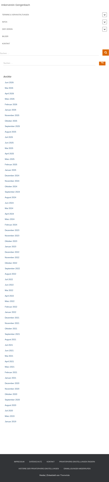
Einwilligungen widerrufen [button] (77, 469)
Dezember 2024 (12, 175)
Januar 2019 (10, 421)
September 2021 (12, 334)
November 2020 (12, 389)
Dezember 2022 (12, 252)
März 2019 (9, 416)
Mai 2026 (9, 88)
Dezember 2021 (12, 318)
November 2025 (12, 115)
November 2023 (12, 235)
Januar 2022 (10, 312)
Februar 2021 (11, 372)
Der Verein (7, 29)
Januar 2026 (10, 110)
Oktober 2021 (11, 328)
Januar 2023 (10, 246)
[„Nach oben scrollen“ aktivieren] (103, 476)
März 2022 (9, 301)
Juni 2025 (9, 143)
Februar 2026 (11, 104)
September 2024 (12, 192)
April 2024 (9, 214)
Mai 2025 (9, 148)
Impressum (19, 462)
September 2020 (12, 400)
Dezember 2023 (12, 230)
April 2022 (9, 296)
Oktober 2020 (11, 394)
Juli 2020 (9, 410)
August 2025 (10, 132)
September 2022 (12, 268)
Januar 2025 (10, 170)
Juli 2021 (9, 345)
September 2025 (12, 126)
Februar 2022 (11, 307)
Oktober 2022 (11, 263)
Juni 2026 (9, 82)
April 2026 (9, 93)
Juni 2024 (9, 203)
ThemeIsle (65, 475)
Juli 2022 (9, 279)
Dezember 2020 (12, 383)
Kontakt (6, 44)
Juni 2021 (9, 350)
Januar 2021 (10, 378)
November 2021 (12, 323)
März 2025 (9, 159)
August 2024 (10, 197)
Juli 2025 (9, 137)
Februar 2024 (11, 225)
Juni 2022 (9, 285)
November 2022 (12, 257)
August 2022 (10, 274)
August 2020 (10, 405)
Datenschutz (35, 462)
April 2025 (9, 153)
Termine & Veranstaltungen (15, 15)
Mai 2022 (9, 290)
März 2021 (9, 367)
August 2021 (10, 339)
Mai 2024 (9, 208)
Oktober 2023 (11, 241)
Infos (4, 22)
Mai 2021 (9, 356)
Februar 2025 (11, 164)
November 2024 (12, 181)
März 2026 (9, 99)
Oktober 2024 (11, 186)
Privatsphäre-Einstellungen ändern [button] (77, 462)
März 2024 (9, 219)
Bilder (5, 36)
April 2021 (9, 361)
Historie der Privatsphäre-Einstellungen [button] (39, 469)
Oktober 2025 (11, 121)
